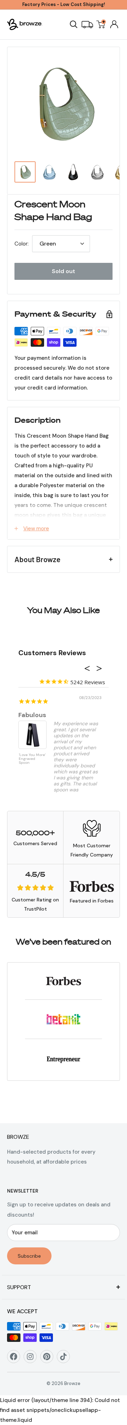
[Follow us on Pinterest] (49, 1359)
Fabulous (32, 715)
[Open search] (74, 24)
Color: (21, 243)
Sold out (63, 271)
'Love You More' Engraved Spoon (32, 759)
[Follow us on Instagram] (32, 1359)
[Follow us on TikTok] (66, 1359)
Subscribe (29, 1256)
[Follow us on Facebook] (16, 1359)
